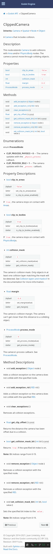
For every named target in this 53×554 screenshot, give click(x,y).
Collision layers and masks (33, 278)
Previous (11, 524)
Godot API (13, 13)
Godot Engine (28, 4)
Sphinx (16, 546)
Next (43, 524)
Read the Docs (10, 549)
